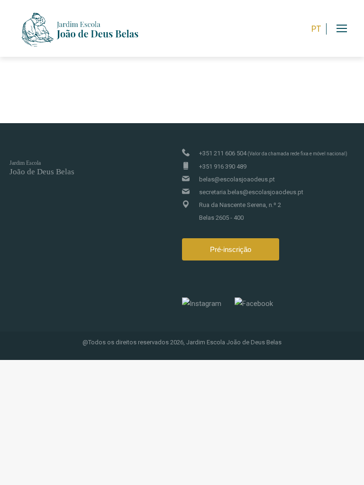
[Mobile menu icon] (350, 28)
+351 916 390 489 (222, 166)
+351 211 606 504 (273, 153)
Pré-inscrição (230, 249)
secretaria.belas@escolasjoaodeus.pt (251, 192)
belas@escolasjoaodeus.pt (237, 179)
